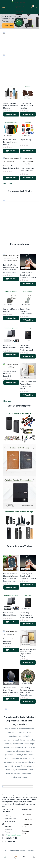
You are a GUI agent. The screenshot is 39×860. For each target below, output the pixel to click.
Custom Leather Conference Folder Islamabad (26, 106)
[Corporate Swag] (28, 129)
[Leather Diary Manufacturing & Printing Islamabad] (28, 334)
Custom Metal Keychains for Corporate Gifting (26, 311)
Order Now (8, 25)
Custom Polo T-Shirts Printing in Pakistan (27, 170)
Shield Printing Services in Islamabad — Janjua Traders (28, 690)
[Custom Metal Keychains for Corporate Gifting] (28, 298)
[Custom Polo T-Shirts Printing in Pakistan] (28, 161)
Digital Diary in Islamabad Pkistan (9, 347)
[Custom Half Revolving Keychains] (11, 298)
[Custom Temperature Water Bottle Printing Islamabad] (11, 92)
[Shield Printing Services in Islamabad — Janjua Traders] (28, 677)
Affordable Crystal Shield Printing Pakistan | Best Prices (10, 690)
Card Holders (27, 815)
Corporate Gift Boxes (27, 825)
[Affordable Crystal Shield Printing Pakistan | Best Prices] (11, 677)
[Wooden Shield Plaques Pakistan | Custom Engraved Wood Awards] (28, 371)
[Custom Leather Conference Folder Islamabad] (28, 92)
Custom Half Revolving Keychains (11, 310)
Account (34, 858)
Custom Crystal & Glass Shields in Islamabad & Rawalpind (28, 275)
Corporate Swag (25, 140)
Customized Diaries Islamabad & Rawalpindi (9, 374)
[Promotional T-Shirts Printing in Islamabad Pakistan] (11, 129)
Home (4, 858)
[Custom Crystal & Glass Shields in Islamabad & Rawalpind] (28, 261)
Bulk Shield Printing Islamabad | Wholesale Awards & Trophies (10, 267)
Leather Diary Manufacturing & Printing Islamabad (26, 348)
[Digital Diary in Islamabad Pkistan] (11, 334)
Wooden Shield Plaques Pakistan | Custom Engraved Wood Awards (28, 385)
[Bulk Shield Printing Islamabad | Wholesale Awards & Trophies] (11, 258)
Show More (7, 184)
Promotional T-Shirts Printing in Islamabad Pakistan (10, 142)
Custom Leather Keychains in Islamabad (11, 167)
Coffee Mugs (27, 819)
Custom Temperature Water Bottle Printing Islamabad (10, 106)
